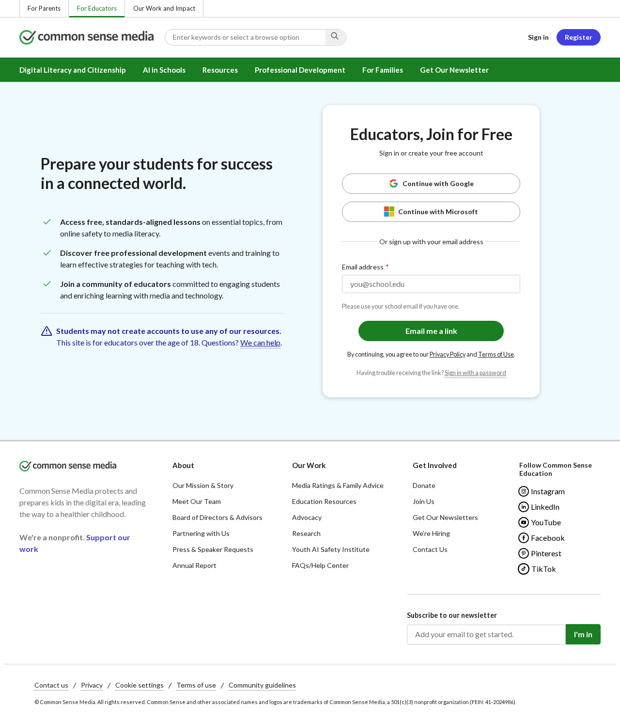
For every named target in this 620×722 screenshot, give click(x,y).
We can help (260, 342)
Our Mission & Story (202, 485)
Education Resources (324, 501)
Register (578, 37)
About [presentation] (183, 465)
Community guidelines (262, 685)
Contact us (51, 685)
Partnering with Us (201, 533)
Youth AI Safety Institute (331, 549)
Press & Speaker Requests (212, 549)
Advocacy (307, 517)
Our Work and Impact (164, 8)
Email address (363, 267)
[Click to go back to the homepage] (92, 37)
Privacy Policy (447, 354)
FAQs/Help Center (320, 565)
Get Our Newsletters (445, 517)
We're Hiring (431, 533)
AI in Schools (164, 69)
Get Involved (435, 465)
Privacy (92, 685)
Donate (424, 485)
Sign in (538, 37)
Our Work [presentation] (309, 465)
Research (306, 533)
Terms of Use (496, 354)
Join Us (423, 501)
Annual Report (194, 565)
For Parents (44, 8)
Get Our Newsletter (454, 69)
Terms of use (196, 685)
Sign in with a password (475, 373)
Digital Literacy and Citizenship (72, 69)
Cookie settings (139, 685)
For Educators (97, 8)
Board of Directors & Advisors (217, 517)
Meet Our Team (196, 501)
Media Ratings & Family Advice (338, 485)
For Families (382, 69)
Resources (220, 69)
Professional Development (300, 69)
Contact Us (430, 549)
